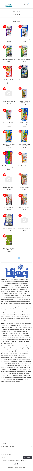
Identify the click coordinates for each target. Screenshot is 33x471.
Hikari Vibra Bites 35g (9, 207)
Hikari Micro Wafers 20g (24, 39)
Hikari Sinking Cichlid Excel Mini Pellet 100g (24, 102)
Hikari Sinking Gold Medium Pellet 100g (24, 123)
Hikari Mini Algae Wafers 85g (24, 59)
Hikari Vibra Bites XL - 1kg (9, 228)
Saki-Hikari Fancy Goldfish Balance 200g (9, 249)
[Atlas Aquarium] (9, 4)
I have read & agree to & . (15, 460)
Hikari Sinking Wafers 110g (24, 166)
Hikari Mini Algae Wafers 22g (8, 59)
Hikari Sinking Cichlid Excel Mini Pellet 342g (9, 123)
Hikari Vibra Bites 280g (24, 187)
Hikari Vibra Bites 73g (24, 207)
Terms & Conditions (16, 460)
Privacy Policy (24, 460)
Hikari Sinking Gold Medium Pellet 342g (9, 145)
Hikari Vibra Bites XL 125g (24, 228)
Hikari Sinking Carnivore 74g (9, 101)
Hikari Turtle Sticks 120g (8, 187)
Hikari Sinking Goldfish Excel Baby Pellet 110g (8, 166)
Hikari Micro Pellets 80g (9, 39)
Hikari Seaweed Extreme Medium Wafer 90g (24, 80)
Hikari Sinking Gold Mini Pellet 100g (24, 145)
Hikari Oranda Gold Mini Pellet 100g (9, 80)
